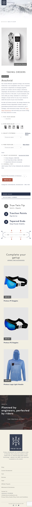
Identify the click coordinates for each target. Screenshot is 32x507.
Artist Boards (11, 184)
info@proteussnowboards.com (9, 495)
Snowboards (19, 184)
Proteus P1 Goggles (11, 301)
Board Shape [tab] (7, 194)
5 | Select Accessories (9, 155)
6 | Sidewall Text (7, 164)
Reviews (3, 477)
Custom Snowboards (6, 470)
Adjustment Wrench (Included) (14, 162)
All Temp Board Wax (14, 160)
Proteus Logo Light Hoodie (13, 384)
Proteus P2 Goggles (11, 343)
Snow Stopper (12, 158)
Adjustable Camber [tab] (10, 197)
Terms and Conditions (22, 497)
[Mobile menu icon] (29, 3)
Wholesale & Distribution (8, 487)
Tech (2, 474)
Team (2, 480)
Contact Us (4, 491)
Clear (2, 152)
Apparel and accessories (16, 260)
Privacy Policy (5, 497)
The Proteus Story (16, 419)
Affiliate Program (5, 484)
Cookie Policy (12, 497)
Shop (2, 467)
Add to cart (7, 180)
